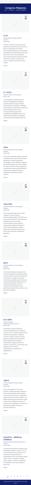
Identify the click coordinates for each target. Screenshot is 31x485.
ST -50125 (7, 92)
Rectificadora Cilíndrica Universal (11, 323)
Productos (5, 39)
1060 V (6, 380)
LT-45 (5, 36)
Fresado (16, 149)
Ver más (5, 65)
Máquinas (19, 38)
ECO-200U (7, 320)
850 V (5, 263)
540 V (5, 147)
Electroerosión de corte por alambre (11, 442)
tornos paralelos (17, 94)
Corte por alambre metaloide (10, 38)
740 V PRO (7, 204)
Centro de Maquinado (8, 149)
